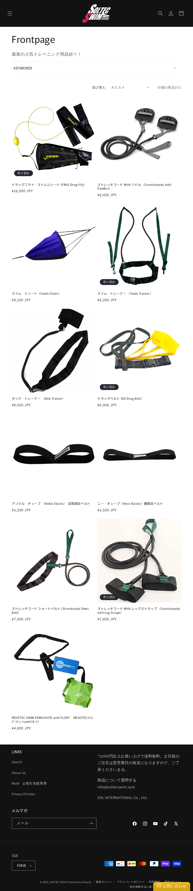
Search (17, 762)
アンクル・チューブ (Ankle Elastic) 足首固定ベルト (51, 504)
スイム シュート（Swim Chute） (36, 294)
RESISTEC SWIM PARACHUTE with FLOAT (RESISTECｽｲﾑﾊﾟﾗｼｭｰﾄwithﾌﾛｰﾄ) (52, 720)
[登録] (91, 823)
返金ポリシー (104, 881)
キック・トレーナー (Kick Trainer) (37, 399)
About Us (19, 773)
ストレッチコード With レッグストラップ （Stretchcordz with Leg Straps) (138, 611)
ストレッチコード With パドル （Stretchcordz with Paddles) (134, 187)
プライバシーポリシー (131, 881)
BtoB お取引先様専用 (29, 783)
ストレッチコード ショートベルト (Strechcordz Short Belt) (50, 611)
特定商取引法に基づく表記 (146, 886)
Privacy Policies (23, 794)
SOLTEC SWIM (58, 882)
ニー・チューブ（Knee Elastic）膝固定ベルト (130, 504)
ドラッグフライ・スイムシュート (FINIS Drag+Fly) (48, 185)
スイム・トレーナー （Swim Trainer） (125, 294)
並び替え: (99, 87)
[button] (10, 13)
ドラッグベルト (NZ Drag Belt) (121, 399)
